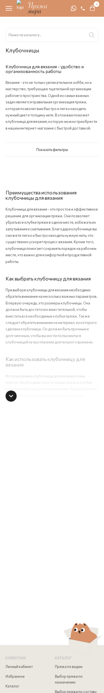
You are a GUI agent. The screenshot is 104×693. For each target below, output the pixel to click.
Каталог (12, 686)
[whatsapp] (73, 8)
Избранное (15, 676)
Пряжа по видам (68, 666)
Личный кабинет (19, 666)
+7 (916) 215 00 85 (82, 8)
